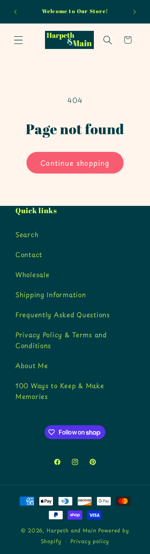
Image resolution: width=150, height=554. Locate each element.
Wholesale (32, 274)
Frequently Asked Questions (62, 315)
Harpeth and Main (71, 530)
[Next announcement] (134, 11)
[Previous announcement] (15, 11)
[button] (18, 40)
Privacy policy (90, 541)
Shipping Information (50, 295)
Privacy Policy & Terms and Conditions (61, 340)
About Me (31, 365)
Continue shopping (74, 163)
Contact (28, 254)
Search (26, 234)
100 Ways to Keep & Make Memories (59, 391)
